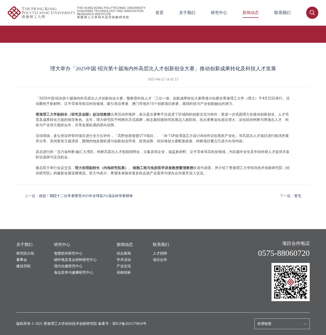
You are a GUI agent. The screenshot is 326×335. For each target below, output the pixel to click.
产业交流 (124, 266)
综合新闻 (124, 253)
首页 (159, 12)
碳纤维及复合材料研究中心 (75, 260)
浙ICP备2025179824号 (129, 324)
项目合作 (160, 260)
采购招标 (124, 272)
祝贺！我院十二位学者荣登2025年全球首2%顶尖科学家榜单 (86, 196)
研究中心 (219, 12)
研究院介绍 (25, 253)
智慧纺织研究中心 (68, 253)
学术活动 (124, 260)
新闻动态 (250, 12)
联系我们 (282, 12)
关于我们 (187, 12)
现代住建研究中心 (68, 266)
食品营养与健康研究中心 (73, 272)
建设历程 (23, 266)
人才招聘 (160, 253)
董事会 (21, 260)
